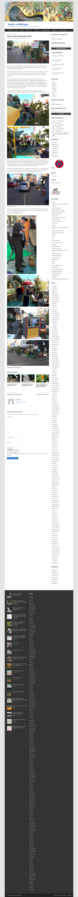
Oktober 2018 (54, 457)
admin (17, 38)
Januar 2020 (54, 428)
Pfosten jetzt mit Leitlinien (17, 650)
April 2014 (54, 562)
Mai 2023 (54, 350)
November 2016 (55, 502)
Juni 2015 (54, 535)
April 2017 (54, 492)
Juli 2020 (53, 416)
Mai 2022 (54, 373)
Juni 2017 (54, 488)
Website (9, 442)
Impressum (54, 225)
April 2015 (54, 539)
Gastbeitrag (54, 88)
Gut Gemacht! (54, 223)
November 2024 (55, 315)
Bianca (53, 68)
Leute (53, 236)
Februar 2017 (54, 496)
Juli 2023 (53, 346)
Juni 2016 (54, 512)
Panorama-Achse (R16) (56, 248)
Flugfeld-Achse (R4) (56, 219)
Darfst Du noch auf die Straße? (18, 684)
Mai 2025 (54, 307)
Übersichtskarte (55, 267)
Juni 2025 (54, 305)
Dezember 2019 (55, 430)
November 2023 (55, 338)
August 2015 (54, 531)
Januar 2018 (54, 475)
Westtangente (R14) (56, 275)
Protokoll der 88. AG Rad (17, 677)
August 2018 (54, 461)
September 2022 (55, 365)
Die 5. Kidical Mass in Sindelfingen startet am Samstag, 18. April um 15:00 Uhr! (19, 637)
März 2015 (54, 541)
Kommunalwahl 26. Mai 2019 (57, 232)
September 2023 (55, 342)
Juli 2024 (53, 323)
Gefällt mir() (10, 367)
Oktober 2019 (54, 434)
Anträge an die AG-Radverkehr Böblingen (60, 204)
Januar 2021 (54, 404)
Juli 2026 (53, 286)
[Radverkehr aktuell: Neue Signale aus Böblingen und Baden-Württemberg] (42, 378)
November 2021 (55, 385)
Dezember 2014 (55, 547)
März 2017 (54, 494)
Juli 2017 (53, 486)
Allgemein (9, 34)
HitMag (69, 895)
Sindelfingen (54, 95)
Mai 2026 (54, 287)
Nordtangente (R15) (56, 246)
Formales (54, 30)
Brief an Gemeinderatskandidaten (58, 211)
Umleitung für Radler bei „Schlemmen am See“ (12, 384)
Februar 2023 (54, 356)
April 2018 (54, 469)
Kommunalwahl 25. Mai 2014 (57, 230)
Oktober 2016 (54, 504)
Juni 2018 (54, 465)
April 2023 (54, 352)
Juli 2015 (53, 533)
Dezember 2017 (55, 477)
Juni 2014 (54, 558)
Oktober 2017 (54, 480)
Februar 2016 (54, 519)
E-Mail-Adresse (10, 437)
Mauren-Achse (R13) (56, 240)
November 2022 (55, 362)
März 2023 (54, 354)
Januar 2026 (54, 293)
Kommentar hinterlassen (23, 38)
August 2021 (54, 391)
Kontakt (53, 234)
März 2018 (54, 471)
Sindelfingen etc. (45, 30)
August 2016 (54, 508)
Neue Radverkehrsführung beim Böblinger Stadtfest (27, 384)
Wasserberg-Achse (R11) (57, 273)
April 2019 (54, 445)
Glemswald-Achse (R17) (56, 221)
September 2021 (55, 389)
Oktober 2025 (54, 299)
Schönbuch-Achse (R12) (56, 255)
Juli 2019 (53, 440)
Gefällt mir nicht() (17, 367)
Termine (21, 30)
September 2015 (55, 529)
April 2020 (54, 422)
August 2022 (54, 367)
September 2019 (55, 436)
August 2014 (54, 555)
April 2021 (54, 399)
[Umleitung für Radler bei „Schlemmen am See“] (13, 378)
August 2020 (54, 414)
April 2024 (54, 328)
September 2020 (55, 412)
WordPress (64, 895)
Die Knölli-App (61, 55)
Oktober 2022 (54, 363)
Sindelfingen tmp (55, 259)
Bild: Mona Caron (63, 30)
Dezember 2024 (55, 313)
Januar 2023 (54, 358)
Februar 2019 (54, 449)
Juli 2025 (53, 303)
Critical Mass (28, 30)
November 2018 (55, 455)
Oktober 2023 (54, 340)
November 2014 (55, 549)
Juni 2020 (54, 418)
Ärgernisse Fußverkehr (56, 207)
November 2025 (55, 297)
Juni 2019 (54, 441)
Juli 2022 (53, 369)
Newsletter (54, 244)
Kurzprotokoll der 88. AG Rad (18, 691)
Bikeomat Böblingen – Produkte (58, 209)
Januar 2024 (54, 334)
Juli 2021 (53, 393)
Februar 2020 (54, 426)
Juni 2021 (54, 395)
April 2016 (54, 516)
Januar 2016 (54, 521)
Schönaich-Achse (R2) (56, 253)
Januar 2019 (54, 451)
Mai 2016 (54, 514)
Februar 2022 (54, 379)
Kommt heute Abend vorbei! (18, 670)
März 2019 (54, 447)
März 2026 (54, 291)
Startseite (10, 30)
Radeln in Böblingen (18, 24)
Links (53, 238)
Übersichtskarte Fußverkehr (57, 269)
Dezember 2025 (55, 295)
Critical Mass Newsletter (57, 213)
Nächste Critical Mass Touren (57, 242)
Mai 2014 (54, 560)
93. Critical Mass (15, 643)
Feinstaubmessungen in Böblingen (58, 217)
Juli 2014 (53, 556)
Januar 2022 (54, 381)
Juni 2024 (54, 325)
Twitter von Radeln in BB (56, 265)
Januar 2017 (54, 498)
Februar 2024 (54, 332)
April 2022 (54, 375)
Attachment (10, 447)
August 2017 (54, 484)
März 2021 (54, 401)
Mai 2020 (54, 420)
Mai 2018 (54, 467)
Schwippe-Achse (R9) (56, 257)
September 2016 (55, 506)
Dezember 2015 (55, 523)
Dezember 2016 (55, 500)
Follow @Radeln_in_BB (55, 182)
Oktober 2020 (54, 410)
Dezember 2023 (55, 336)
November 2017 (55, 478)
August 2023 (54, 344)
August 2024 (54, 321)
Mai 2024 (54, 326)
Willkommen (54, 277)
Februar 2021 (54, 402)
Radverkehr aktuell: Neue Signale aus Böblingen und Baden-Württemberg (41, 385)
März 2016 (54, 517)
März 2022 (54, 377)
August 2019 (54, 438)
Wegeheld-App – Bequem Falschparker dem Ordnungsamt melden (61, 134)
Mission (16, 30)
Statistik (53, 261)
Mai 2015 (54, 537)
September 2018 (55, 459)
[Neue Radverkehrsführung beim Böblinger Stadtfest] (28, 378)
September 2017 (55, 482)
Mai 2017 (54, 490)
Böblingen (36, 30)
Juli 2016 (53, 510)
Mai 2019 (54, 443)
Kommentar (10, 416)
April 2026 (54, 289)
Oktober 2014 (54, 551)
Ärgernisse (54, 206)
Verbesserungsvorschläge (57, 271)
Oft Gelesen (13, 34)
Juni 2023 (54, 348)
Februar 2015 (54, 543)
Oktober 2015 (54, 527)
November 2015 (55, 525)
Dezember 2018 (55, 453)
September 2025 (55, 301)
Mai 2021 (54, 397)
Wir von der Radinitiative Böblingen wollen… (60, 278)
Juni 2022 (54, 371)
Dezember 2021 (55, 383)
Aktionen (54, 82)
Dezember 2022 (55, 360)
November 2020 (55, 408)
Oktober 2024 (54, 317)
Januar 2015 (54, 545)
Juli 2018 (53, 463)
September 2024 (55, 319)
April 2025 (54, 309)
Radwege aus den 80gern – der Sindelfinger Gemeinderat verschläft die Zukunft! (19, 602)
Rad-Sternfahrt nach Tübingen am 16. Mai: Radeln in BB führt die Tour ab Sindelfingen (19, 616)
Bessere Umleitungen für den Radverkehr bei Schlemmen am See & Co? (19, 700)
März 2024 (54, 330)
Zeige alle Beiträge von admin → (21, 401)
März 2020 (54, 424)
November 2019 (55, 432)
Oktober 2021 (54, 387)
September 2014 (55, 553)
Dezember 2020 (55, 406)
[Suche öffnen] (70, 30)
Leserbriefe (54, 90)
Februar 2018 (54, 473)
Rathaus (53, 93)
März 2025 (54, 311)
